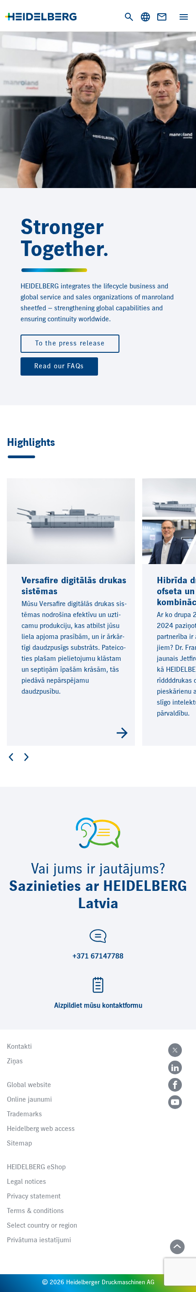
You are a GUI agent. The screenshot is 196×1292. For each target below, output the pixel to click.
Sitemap (19, 1143)
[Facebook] (175, 1085)
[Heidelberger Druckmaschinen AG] (40, 17)
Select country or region (42, 1225)
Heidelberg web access (41, 1129)
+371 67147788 (98, 956)
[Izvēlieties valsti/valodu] (145, 16)
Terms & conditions (35, 1211)
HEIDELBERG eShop (36, 1167)
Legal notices (26, 1182)
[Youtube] (175, 1102)
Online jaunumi (29, 1100)
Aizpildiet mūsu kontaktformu (98, 1006)
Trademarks (24, 1114)
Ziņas (15, 1061)
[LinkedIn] (175, 1067)
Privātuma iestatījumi (39, 1240)
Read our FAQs (59, 366)
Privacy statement (34, 1196)
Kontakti (19, 1047)
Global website (29, 1085)
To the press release (70, 343)
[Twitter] (175, 1050)
